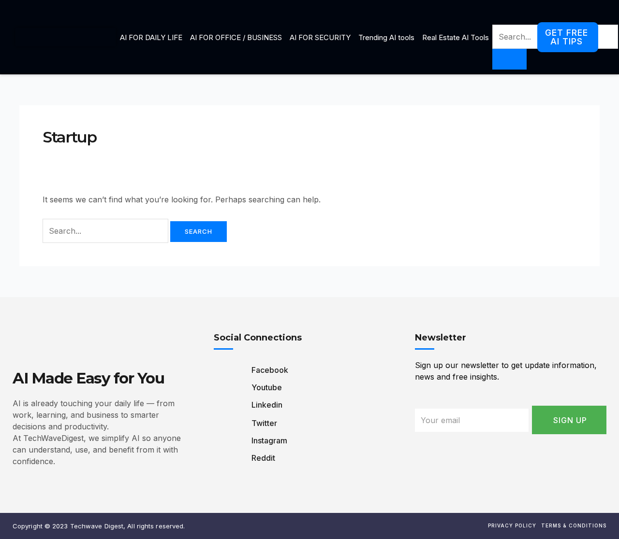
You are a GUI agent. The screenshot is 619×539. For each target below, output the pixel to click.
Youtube (266, 387)
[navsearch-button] (498, 15)
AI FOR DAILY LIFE (151, 37)
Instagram (268, 440)
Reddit (262, 458)
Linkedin (266, 405)
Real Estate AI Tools (455, 37)
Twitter (263, 423)
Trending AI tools (386, 37)
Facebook (269, 370)
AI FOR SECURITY (320, 37)
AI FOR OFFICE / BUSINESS (236, 37)
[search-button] (509, 59)
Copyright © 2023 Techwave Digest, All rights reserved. (99, 526)
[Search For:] (106, 231)
